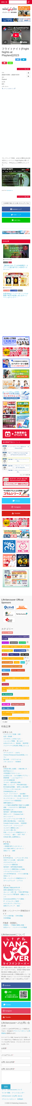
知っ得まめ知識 (7, 694)
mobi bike (21, 821)
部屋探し (6, 925)
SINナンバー (7, 814)
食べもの (20, 741)
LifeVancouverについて (14, 1089)
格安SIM (25, 796)
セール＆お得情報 (14, 290)
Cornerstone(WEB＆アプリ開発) (13, 899)
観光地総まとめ (8, 809)
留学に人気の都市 (22, 787)
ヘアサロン (7, 834)
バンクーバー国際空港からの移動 (14, 869)
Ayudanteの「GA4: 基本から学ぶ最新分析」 (16, 646)
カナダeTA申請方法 (9, 874)
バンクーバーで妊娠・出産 (12, 734)
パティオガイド (8, 761)
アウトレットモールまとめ (12, 789)
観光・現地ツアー (8, 708)
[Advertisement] (16, 317)
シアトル (20, 880)
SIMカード (6, 851)
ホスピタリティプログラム (12, 903)
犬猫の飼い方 (22, 768)
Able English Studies (18, 704)
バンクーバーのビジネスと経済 (12, 666)
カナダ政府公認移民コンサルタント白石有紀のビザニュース (15, 713)
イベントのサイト (8, 88)
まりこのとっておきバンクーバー (13, 658)
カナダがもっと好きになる (12, 738)
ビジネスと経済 (7, 662)
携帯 (13, 851)
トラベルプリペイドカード (12, 871)
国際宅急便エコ (8, 803)
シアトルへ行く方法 (21, 858)
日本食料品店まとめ (9, 791)
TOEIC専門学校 (23, 892)
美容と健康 (6, 704)
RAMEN (18, 761)
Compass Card (18, 814)
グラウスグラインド (9, 862)
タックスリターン (9, 798)
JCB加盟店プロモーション (11, 773)
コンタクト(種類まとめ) (11, 828)
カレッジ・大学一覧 (9, 892)
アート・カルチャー (18, 670)
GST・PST (21, 834)
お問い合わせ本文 (8, 1069)
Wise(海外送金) (22, 784)
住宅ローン (7, 927)
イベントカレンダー (18, 1092)
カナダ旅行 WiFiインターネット (13, 848)
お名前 (4, 1048)
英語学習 (25, 743)
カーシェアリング (9, 880)
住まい (5, 718)
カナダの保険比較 (9, 780)
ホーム (4, 1089)
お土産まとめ (7, 775)
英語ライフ (6, 670)
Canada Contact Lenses (11, 823)
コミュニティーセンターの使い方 (14, 818)
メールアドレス (7, 1055)
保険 (4, 807)
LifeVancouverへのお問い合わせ (12, 1096)
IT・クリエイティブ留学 (11, 901)
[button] (28, 76)
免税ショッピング (9, 784)
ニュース (22, 642)
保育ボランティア (9, 906)
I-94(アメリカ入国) (9, 860)
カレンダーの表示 (24, 474)
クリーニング (18, 825)
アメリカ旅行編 (23, 874)
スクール (5, 684)
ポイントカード (8, 816)
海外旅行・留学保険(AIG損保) (12, 812)
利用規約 (20, 1099)
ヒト (22, 662)
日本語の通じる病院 (9, 768)
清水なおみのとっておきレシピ (18, 718)
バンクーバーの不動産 (20, 927)
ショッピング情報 (9, 741)
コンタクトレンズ (22, 798)
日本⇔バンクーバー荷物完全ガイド (14, 832)
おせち (18, 752)
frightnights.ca (10, 190)
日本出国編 (19, 915)
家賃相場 (6, 778)
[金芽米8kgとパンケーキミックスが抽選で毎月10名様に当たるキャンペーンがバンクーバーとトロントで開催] (16, 285)
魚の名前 (6, 759)
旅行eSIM (20, 860)
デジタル (5, 674)
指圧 (18, 906)
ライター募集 (6, 1092)
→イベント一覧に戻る (23, 69)
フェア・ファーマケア (10, 794)
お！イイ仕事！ (7, 650)
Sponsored (6, 262)
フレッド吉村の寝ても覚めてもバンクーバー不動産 (15, 689)
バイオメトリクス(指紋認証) (12, 800)
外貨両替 (24, 823)
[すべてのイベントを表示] (28, 72)
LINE (10, 63)
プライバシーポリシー (20, 1031)
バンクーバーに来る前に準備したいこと (16, 745)
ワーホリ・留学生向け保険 (12, 782)
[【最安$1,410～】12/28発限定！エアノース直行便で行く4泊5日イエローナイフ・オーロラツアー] (16, 257)
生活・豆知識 (7, 736)
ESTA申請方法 (8, 858)
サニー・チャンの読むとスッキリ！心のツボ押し (15, 679)
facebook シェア (17, 209)
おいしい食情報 (6, 290)
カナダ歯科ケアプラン (21, 775)
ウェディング (7, 825)
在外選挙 (23, 794)
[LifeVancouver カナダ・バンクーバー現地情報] (9, 16)
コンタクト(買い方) (9, 830)
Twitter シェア (17, 214)
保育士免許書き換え (9, 821)
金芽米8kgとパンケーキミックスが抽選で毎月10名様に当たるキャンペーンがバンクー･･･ (15, 295)
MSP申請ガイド (8, 771)
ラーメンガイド (8, 752)
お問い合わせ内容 (8, 1062)
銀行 (14, 834)
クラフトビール (16, 759)
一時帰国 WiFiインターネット (12, 846)
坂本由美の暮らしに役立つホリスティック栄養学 (15, 699)
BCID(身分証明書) (9, 787)
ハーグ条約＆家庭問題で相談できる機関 (16, 805)
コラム (17, 662)
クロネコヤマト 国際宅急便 (17, 807)
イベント (5, 642)
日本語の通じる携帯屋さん (12, 837)
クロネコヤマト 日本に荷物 (12, 796)
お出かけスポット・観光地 (12, 743)
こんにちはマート (17, 778)
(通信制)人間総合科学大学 (11, 887)
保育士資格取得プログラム (12, 890)
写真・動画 (24, 654)
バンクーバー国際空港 (10, 864)
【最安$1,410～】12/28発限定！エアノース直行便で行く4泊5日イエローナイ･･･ (15, 267)
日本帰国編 (7, 918)
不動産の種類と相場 (17, 925)
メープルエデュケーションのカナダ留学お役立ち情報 (15, 638)
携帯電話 (6, 844)
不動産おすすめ (14, 654)
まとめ (10, 262)
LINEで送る (17, 220)
